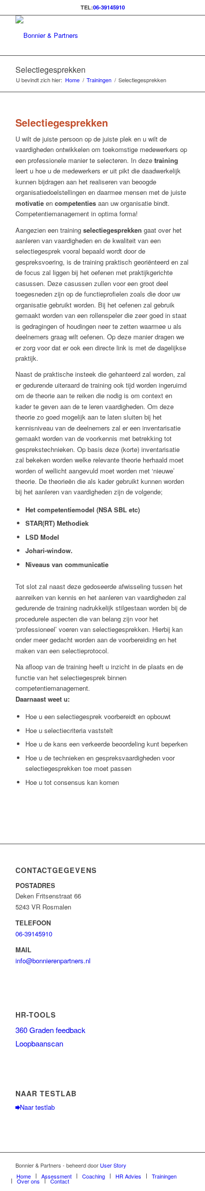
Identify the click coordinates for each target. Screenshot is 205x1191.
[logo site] (85, 35)
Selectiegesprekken (50, 69)
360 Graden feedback (50, 1030)
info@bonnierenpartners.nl (53, 960)
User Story (113, 1165)
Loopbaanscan (39, 1043)
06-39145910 (109, 7)
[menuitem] (23, 1176)
